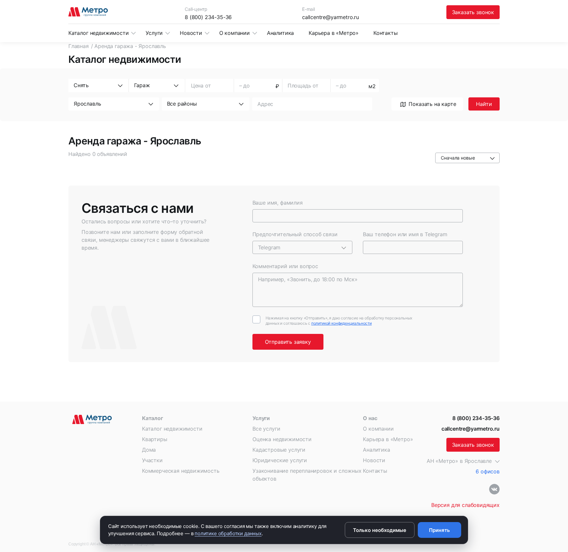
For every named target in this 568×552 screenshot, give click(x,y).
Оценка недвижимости (282, 439)
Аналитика (280, 33)
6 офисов (488, 471)
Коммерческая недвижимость (181, 470)
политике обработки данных (228, 533)
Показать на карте (432, 104)
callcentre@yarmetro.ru (330, 17)
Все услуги (266, 428)
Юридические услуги (279, 460)
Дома (149, 449)
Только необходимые (379, 530)
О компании (234, 33)
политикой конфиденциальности (341, 323)
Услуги (154, 33)
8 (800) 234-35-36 (208, 17)
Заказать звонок (473, 12)
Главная (78, 46)
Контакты (385, 33)
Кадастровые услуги (278, 449)
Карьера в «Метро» (334, 33)
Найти (484, 104)
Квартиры (154, 439)
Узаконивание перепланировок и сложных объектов (307, 474)
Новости (191, 33)
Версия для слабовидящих (465, 505)
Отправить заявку (288, 342)
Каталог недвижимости (98, 33)
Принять (439, 530)
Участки (152, 460)
